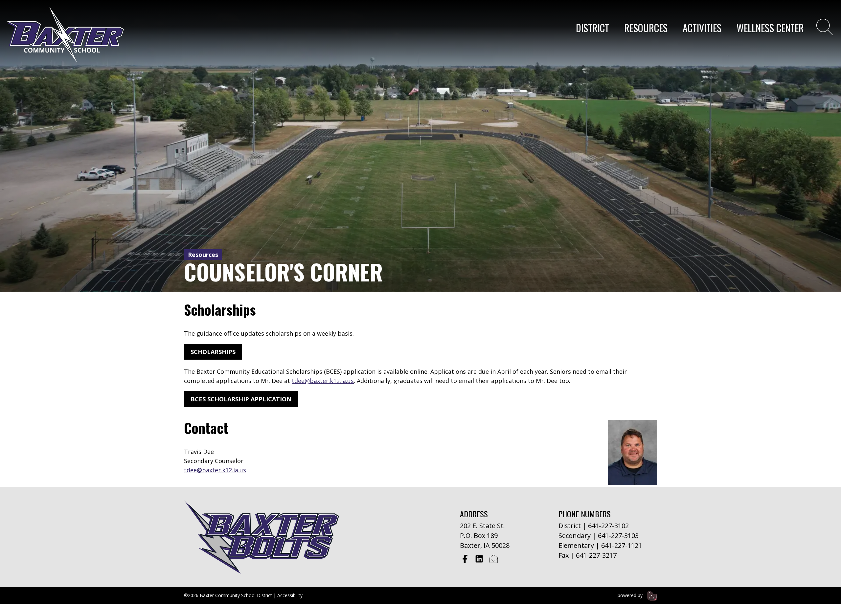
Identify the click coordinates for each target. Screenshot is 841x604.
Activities (702, 27)
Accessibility (290, 595)
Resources (646, 27)
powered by (631, 595)
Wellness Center (770, 27)
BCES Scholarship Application (241, 399)
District (592, 27)
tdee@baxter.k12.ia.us (323, 381)
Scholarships (213, 352)
